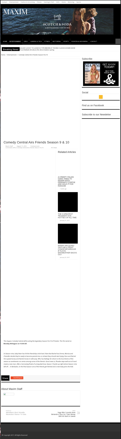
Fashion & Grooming (28, 2)
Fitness (39, 2)
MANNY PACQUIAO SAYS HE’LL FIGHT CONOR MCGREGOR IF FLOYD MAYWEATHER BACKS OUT (67, 250)
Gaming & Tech (49, 2)
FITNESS (47, 41)
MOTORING (57, 41)
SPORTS (66, 41)
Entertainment (13, 2)
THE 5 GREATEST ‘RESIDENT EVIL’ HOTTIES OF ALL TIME (67, 216)
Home (64, 2)
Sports (78, 2)
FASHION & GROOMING (79, 41)
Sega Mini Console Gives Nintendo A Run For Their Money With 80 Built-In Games (63, 413)
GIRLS (26, 41)
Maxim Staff (9, 146)
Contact (4, 2)
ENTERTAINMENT (15, 41)
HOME (5, 41)
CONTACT (93, 41)
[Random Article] (117, 41)
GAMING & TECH (36, 41)
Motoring (71, 2)
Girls (57, 2)
